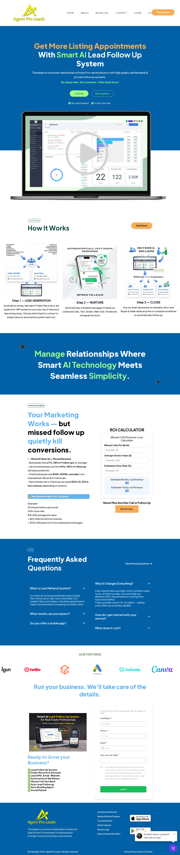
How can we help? (109, 755)
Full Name (106, 718)
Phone (104, 730)
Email (103, 743)
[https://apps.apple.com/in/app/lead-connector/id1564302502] (140, 818)
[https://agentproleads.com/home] (29, 13)
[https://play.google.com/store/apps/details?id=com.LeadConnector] (140, 830)
